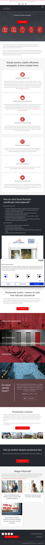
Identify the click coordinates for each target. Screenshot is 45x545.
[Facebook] (3, 534)
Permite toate (36, 283)
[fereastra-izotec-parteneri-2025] (22, 236)
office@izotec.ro (40, 543)
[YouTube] (6, 534)
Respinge (8, 283)
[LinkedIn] (9, 534)
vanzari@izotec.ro (32, 1)
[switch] (17, 276)
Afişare (40, 280)
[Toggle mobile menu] (42, 6)
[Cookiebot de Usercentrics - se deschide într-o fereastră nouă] (39, 260)
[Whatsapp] (12, 534)
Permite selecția (22, 283)
